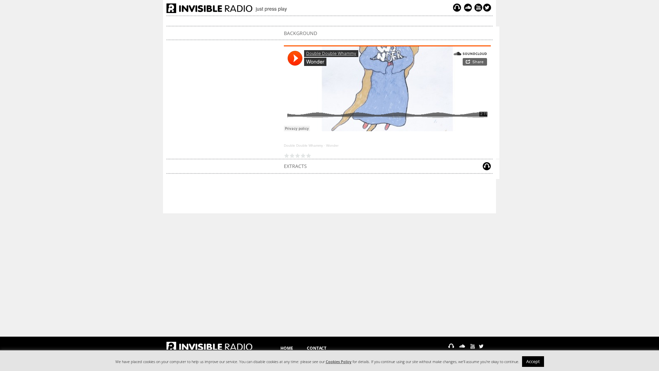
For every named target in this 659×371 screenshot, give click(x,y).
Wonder (332, 145)
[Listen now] (457, 7)
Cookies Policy (338, 361)
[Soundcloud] (468, 7)
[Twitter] (488, 7)
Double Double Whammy (303, 145)
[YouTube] (477, 7)
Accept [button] (533, 361)
